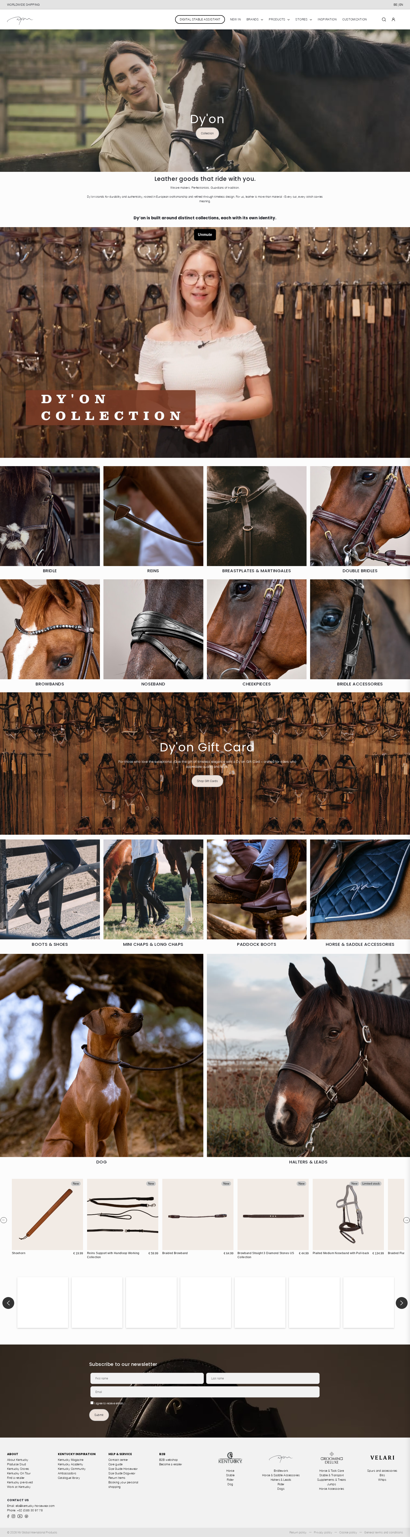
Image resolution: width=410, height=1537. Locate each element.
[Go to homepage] (20, 19)
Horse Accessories (331, 1488)
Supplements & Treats (331, 1479)
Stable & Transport (331, 1475)
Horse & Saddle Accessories (281, 1475)
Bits (382, 1475)
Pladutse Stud (16, 1464)
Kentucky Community (72, 1469)
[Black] (171, 1246)
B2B (162, 1454)
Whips (382, 1479)
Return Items (117, 1478)
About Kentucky (17, 1460)
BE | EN (398, 4)
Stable (230, 1475)
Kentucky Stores (18, 1469)
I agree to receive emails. (109, 1403)
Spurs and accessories (382, 1470)
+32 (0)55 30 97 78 (30, 1510)
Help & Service (120, 1454)
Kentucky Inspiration (77, 1454)
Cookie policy (348, 1532)
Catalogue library (69, 1478)
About (12, 1454)
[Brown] (166, 1246)
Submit (99, 1415)
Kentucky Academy (70, 1464)
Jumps (331, 1484)
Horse (230, 1470)
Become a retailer (170, 1464)
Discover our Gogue (43, 100)
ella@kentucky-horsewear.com (35, 1506)
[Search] (384, 19)
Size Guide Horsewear (123, 1469)
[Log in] (393, 19)
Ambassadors (67, 1473)
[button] (204, 168)
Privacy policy (323, 1532)
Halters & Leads (281, 1479)
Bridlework (281, 1470)
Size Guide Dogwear (121, 1473)
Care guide (115, 1464)
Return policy (298, 1532)
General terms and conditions (383, 1532)
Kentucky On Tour (19, 1473)
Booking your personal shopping (123, 1485)
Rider (230, 1479)
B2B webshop (168, 1460)
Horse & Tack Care (331, 1470)
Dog (230, 1484)
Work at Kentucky (19, 1487)
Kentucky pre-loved (20, 1482)
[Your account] (393, 19)
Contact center (118, 1460)
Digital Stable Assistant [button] (200, 19)
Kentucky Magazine (71, 1460)
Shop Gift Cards (207, 781)
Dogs (280, 1488)
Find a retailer (16, 1478)
